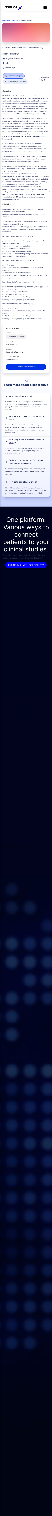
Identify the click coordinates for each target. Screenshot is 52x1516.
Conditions (10, 333)
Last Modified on (12, 356)
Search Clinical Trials (10, 20)
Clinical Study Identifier (15, 342)
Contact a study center (26, 367)
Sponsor (9, 349)
